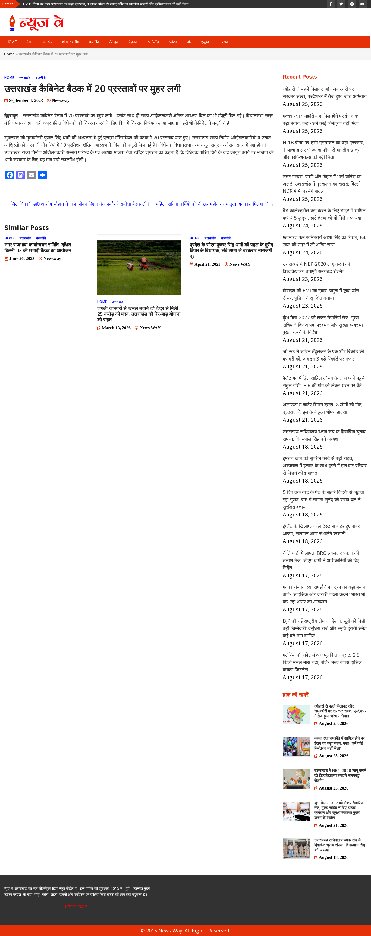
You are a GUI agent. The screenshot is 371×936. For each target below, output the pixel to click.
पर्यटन (173, 42)
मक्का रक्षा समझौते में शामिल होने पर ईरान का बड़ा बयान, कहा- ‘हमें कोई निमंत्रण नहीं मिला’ (339, 742)
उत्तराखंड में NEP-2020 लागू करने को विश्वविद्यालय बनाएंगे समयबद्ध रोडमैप (340, 775)
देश (29, 42)
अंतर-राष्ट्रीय (70, 42)
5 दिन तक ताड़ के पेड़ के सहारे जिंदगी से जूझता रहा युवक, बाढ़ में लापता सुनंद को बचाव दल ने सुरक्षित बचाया (323, 499)
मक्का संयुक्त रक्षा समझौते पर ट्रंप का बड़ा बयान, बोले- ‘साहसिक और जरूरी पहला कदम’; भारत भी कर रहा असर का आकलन (325, 594)
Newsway (61, 100)
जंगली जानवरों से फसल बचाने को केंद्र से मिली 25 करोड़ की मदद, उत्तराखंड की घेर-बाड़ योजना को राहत (138, 314)
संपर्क (225, 42)
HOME (11, 42)
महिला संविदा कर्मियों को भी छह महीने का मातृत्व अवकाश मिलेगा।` (215, 204)
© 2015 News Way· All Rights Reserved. (185, 930)
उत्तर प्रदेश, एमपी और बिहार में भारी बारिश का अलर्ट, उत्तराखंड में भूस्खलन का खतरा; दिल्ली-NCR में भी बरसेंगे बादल (322, 183)
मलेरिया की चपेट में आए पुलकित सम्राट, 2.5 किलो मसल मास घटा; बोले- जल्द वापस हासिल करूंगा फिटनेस (322, 662)
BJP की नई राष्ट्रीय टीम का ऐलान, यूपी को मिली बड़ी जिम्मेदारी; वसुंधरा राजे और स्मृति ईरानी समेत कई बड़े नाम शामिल (325, 628)
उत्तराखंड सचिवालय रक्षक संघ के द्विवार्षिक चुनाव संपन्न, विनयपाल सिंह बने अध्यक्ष (339, 844)
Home (9, 54)
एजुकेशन (206, 42)
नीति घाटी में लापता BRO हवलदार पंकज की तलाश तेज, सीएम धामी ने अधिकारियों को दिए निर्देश (321, 560)
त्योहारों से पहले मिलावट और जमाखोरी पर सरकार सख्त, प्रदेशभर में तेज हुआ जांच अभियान (340, 710)
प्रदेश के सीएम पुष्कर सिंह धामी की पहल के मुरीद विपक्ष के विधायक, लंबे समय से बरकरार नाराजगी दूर (231, 250)
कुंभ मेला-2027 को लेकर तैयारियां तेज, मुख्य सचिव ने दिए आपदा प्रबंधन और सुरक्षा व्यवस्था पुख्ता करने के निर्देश (323, 324)
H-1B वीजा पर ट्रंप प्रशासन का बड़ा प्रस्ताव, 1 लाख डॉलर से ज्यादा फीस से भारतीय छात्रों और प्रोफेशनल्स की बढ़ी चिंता (105, 3)
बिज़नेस (132, 42)
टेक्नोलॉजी (153, 42)
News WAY (150, 327)
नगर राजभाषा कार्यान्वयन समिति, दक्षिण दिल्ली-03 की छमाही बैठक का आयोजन (38, 247)
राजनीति (94, 42)
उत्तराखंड (46, 42)
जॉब (189, 42)
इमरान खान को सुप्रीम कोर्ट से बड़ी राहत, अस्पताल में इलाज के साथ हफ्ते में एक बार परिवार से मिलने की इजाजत (325, 465)
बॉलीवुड (113, 42)
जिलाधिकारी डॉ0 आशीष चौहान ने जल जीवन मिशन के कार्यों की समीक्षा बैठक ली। (77, 204)
